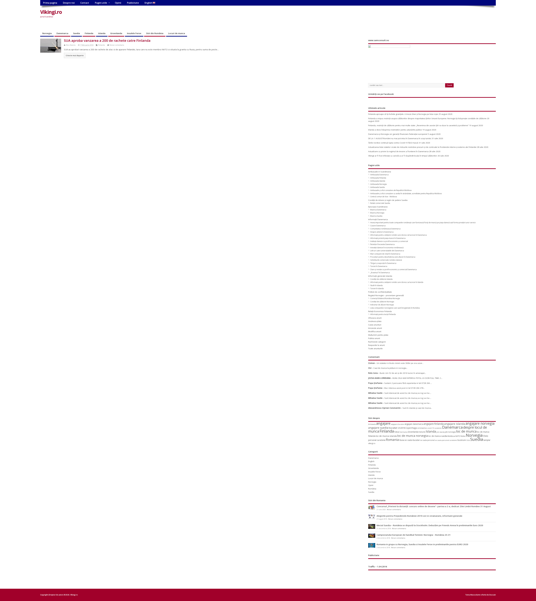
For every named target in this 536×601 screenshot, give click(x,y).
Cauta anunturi (374, 324)
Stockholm (461, 440)
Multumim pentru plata (378, 335)
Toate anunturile (375, 348)
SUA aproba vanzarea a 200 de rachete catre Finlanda (107, 40)
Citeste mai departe (75, 55)
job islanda (440, 432)
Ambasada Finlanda (378, 178)
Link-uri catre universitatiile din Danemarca (387, 250)
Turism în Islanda (377, 288)
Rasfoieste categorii (377, 342)
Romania (392, 439)
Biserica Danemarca (378, 210)
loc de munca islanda (386, 436)
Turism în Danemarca (378, 266)
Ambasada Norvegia (378, 184)
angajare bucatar (397, 424)
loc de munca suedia (437, 436)
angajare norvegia (480, 423)
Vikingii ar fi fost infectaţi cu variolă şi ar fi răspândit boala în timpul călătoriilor (402, 155)
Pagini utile (101, 2)
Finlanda (89, 33)
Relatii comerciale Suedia (380, 203)
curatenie (438, 428)
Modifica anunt (374, 331)
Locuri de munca (176, 33)
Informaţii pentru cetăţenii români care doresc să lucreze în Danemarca (398, 235)
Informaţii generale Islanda (380, 276)
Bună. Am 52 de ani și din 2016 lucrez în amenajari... (403, 373)
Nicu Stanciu (71, 45)
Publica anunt (374, 338)
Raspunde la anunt (376, 345)
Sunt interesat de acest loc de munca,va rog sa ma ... (407, 393)
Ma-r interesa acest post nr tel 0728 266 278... (404, 388)
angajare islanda (454, 423)
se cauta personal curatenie (446, 440)
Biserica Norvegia (377, 213)
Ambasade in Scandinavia (379, 171)
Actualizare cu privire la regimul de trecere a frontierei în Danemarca (398, 151)
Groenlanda (116, 33)
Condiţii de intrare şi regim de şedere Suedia (387, 200)
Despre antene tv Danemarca (381, 232)
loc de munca (466, 431)
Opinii (118, 2)
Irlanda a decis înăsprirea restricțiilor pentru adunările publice (395, 129)
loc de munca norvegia (412, 436)
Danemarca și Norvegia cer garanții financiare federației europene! (397, 134)
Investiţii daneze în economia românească (387, 247)
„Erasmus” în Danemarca (380, 272)
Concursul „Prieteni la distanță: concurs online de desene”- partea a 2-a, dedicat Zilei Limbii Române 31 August (434, 506)
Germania (403, 432)
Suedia (76, 33)
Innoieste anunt (375, 328)
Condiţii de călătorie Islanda (381, 279)
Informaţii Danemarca (378, 219)
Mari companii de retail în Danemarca (385, 254)
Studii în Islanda (376, 285)
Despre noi (69, 2)
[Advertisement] (442, 14)
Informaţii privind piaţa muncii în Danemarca (387, 238)
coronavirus (422, 428)
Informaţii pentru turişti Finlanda (383, 314)
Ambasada (372, 424)
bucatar (393, 427)
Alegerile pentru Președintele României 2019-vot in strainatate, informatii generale (419, 515)
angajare (383, 423)
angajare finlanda (434, 423)
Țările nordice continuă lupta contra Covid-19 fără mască (393, 142)
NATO (457, 436)
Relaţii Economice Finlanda (380, 311)
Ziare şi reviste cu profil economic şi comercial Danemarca (393, 269)
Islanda (101, 33)
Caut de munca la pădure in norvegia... (390, 368)
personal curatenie (377, 440)
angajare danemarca (414, 424)
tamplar (487, 440)
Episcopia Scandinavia (377, 206)
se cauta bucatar (412, 440)
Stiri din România (154, 33)
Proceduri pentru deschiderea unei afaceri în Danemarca (392, 257)
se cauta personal (427, 440)
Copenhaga (411, 427)
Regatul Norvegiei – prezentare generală (386, 295)
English (148, 2)
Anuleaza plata (374, 321)
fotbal (396, 432)
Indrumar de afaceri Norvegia (382, 305)
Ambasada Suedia (377, 187)
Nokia (463, 436)
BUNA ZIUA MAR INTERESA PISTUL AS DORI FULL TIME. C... (417, 378)
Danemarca (62, 33)
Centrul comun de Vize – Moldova (383, 196)
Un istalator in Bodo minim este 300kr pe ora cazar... (400, 363)
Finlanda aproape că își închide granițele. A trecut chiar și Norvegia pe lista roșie (403, 114)
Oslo (485, 435)
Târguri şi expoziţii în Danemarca (383, 263)
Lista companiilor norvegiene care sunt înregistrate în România (395, 308)
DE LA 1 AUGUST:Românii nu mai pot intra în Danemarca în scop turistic (399, 138)
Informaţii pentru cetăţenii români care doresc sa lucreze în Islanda (396, 282)
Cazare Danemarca (378, 225)
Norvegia (47, 33)
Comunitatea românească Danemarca (385, 229)
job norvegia (450, 432)
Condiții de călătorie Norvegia (382, 301)
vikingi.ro (371, 443)
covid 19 (430, 428)
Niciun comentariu (117, 45)
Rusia (401, 440)
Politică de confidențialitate (380, 292)
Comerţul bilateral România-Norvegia (385, 298)
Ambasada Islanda (377, 181)
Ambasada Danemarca (379, 174)
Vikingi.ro (51, 12)
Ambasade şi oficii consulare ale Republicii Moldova (390, 190)
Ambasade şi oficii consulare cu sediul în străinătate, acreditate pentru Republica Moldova (406, 193)
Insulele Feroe (134, 33)
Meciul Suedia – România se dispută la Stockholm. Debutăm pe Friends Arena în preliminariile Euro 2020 (430, 525)
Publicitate (133, 2)
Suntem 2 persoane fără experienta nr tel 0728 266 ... (408, 383)
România (372, 488)
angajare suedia (378, 427)
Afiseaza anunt (374, 318)
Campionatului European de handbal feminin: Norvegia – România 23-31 (414, 534)
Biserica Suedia (376, 216)
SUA (468, 440)
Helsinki (422, 432)
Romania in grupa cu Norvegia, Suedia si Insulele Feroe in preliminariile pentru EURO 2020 (422, 544)
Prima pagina (50, 2)
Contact (84, 2)
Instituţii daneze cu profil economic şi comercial (389, 241)
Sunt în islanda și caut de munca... (417, 408)
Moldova (451, 436)
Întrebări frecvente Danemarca (382, 244)
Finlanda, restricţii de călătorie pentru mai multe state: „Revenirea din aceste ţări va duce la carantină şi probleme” (418, 125)
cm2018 (401, 428)
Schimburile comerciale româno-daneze (386, 260)
